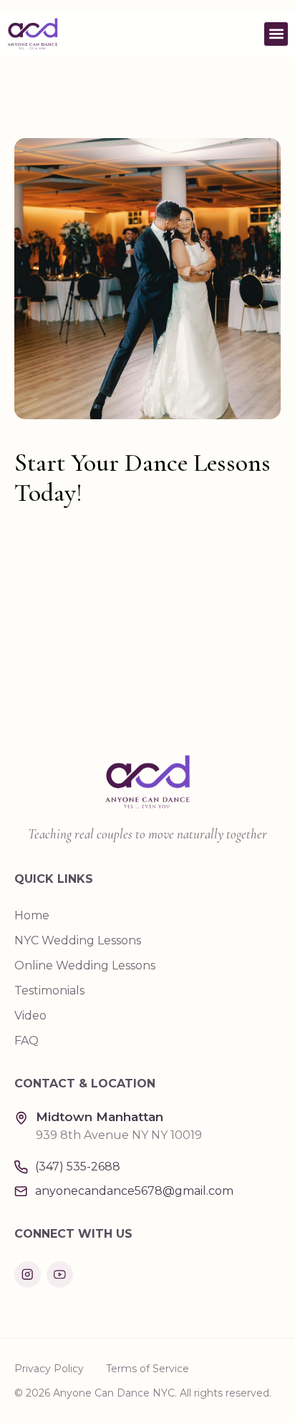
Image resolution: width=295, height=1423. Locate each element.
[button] (276, 34)
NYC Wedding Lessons (77, 940)
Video (30, 1015)
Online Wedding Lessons (84, 965)
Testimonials (49, 990)
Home (31, 915)
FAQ (26, 1040)
